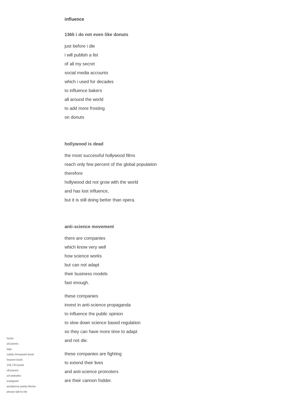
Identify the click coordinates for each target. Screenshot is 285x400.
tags (9, 349)
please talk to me (17, 391)
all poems (12, 343)
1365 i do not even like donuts (96, 34)
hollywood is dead (84, 143)
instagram (13, 381)
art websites (14, 375)
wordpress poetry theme (21, 386)
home (10, 338)
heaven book (14, 359)
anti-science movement (89, 226)
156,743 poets (15, 365)
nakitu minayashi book (20, 354)
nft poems (12, 370)
